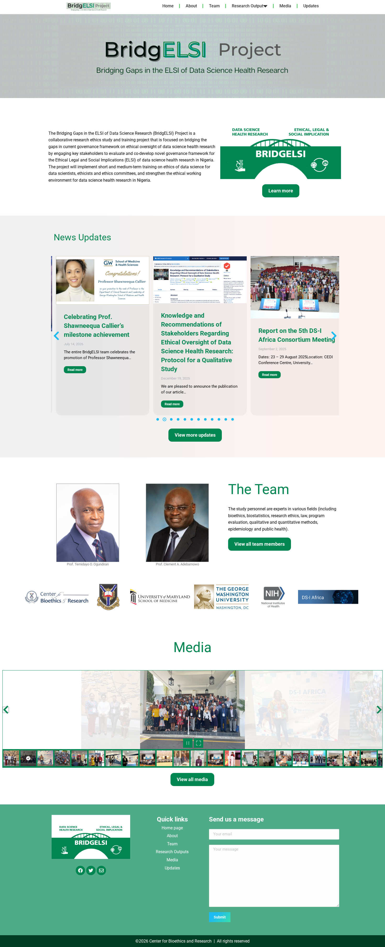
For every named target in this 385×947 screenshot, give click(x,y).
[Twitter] (91, 870)
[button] (5, 56)
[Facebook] (80, 870)
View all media (192, 779)
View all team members (259, 544)
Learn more (280, 190)
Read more (75, 404)
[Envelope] (101, 870)
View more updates (195, 435)
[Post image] (103, 279)
